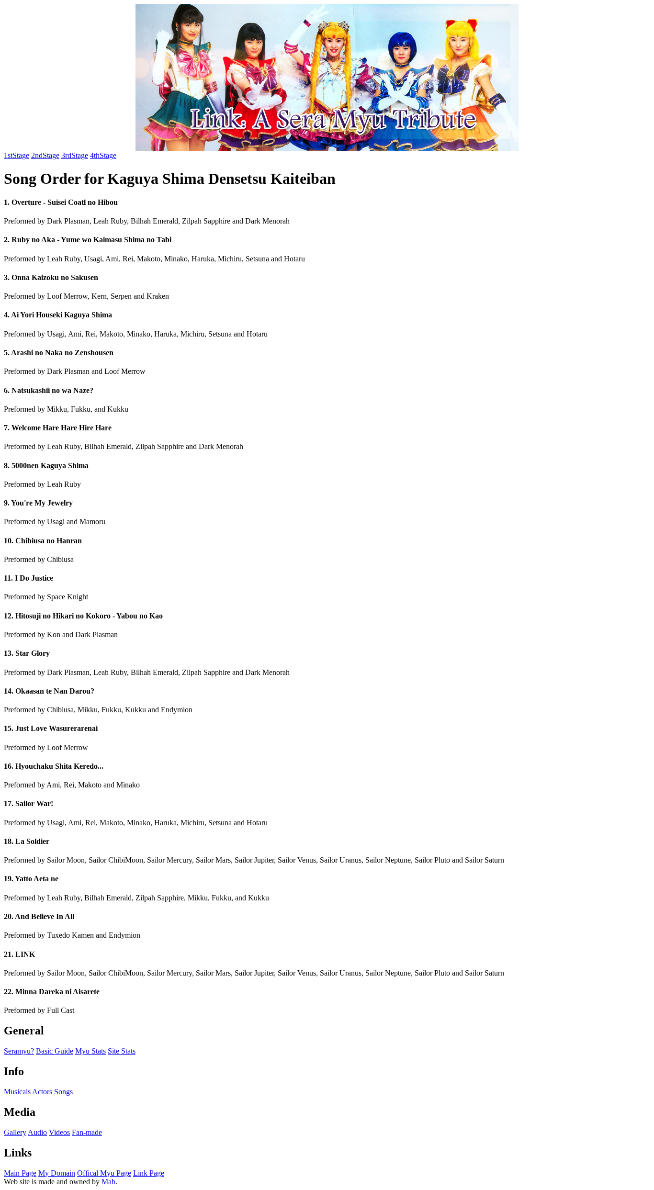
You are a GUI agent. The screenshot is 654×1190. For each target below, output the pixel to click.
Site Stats (121, 1051)
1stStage (16, 155)
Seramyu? (19, 1051)
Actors (42, 1092)
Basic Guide (54, 1051)
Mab (108, 1182)
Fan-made (87, 1132)
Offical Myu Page (104, 1173)
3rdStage (74, 155)
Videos (59, 1132)
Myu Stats (90, 1051)
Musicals (17, 1092)
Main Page (20, 1173)
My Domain (56, 1173)
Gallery (15, 1132)
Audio (37, 1132)
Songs (63, 1092)
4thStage (103, 155)
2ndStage (45, 155)
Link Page (148, 1173)
